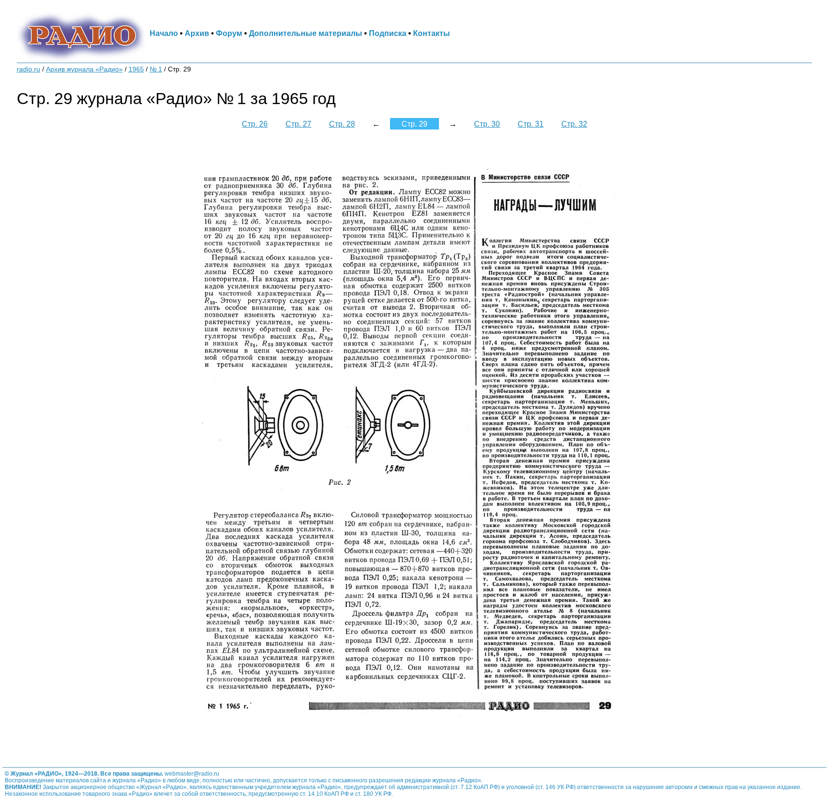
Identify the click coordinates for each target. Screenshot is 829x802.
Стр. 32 (574, 123)
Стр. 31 (531, 123)
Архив (197, 33)
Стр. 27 (298, 123)
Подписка (387, 33)
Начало (164, 33)
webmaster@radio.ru (192, 773)
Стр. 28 (342, 123)
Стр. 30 (487, 123)
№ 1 (156, 69)
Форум (229, 33)
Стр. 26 (255, 123)
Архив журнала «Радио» (84, 69)
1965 (136, 69)
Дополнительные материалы (305, 33)
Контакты (431, 33)
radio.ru (28, 69)
